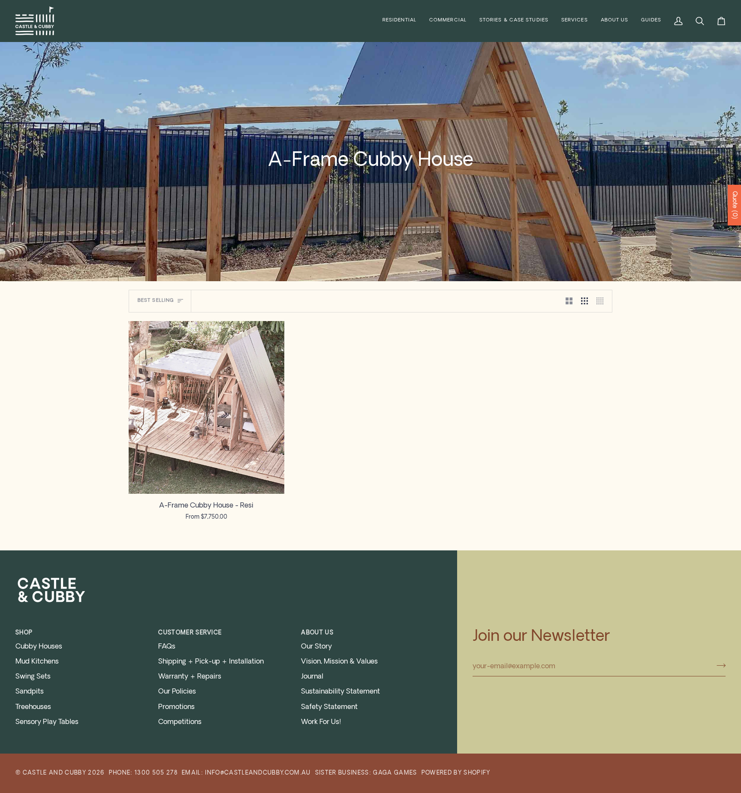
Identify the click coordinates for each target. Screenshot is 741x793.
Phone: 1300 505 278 (143, 773)
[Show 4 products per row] (602, 301)
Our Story (316, 646)
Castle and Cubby (54, 773)
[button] (399, 21)
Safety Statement (329, 707)
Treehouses (33, 707)
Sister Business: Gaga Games (366, 773)
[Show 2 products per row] (569, 301)
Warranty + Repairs (189, 676)
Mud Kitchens (37, 661)
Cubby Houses (38, 646)
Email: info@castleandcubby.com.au (246, 773)
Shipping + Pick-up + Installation (211, 661)
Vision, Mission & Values (339, 661)
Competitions (180, 722)
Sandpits (29, 691)
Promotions (176, 707)
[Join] (718, 666)
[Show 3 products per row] (584, 301)
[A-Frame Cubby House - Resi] (206, 407)
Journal (312, 676)
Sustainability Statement (340, 691)
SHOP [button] (24, 633)
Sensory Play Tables (46, 722)
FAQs (166, 646)
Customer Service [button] (190, 633)
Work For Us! (321, 722)
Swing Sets (33, 676)
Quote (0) (734, 205)
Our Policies (177, 691)
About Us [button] (317, 633)
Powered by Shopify (456, 773)
